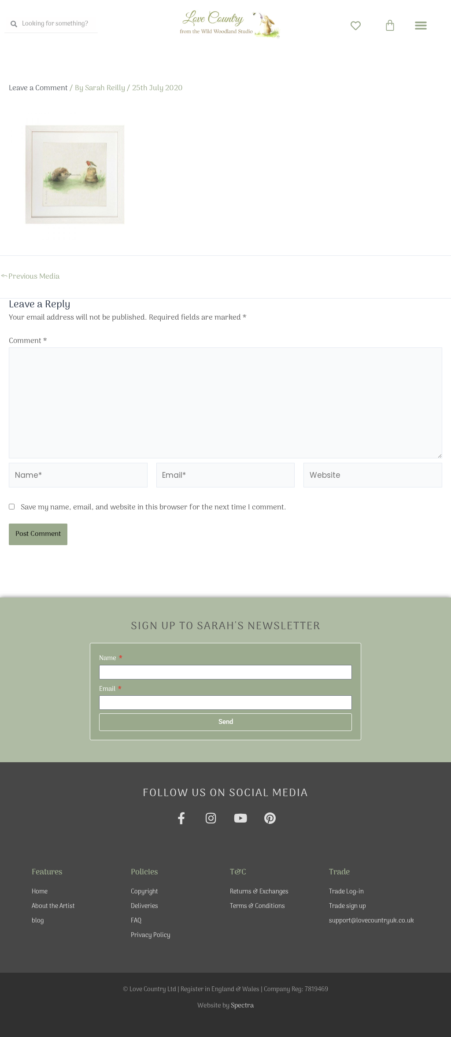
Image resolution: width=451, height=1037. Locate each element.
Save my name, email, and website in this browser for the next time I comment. (153, 508)
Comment (28, 341)
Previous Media (30, 277)
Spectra (242, 1005)
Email (108, 689)
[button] (421, 25)
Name (108, 658)
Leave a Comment (38, 88)
